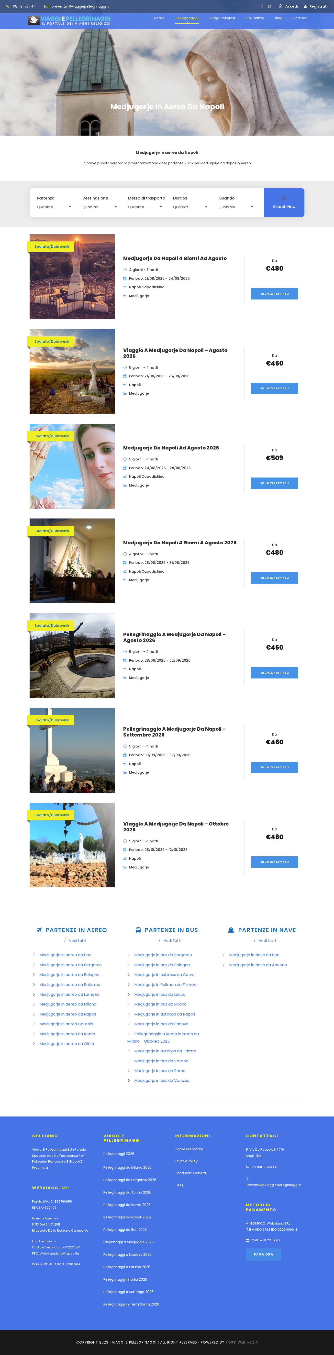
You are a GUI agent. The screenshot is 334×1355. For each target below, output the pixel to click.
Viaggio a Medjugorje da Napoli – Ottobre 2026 (176, 826)
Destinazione (95, 198)
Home (159, 18)
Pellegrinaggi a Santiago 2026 (128, 1291)
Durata (180, 198)
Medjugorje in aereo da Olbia (66, 1043)
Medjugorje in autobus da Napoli (164, 1014)
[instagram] (269, 6)
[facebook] (262, 6)
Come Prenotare (189, 1149)
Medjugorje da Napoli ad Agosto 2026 (171, 447)
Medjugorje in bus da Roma (159, 1071)
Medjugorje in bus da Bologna (162, 965)
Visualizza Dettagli (274, 294)
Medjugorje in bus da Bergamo (163, 955)
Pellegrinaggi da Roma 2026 (127, 1204)
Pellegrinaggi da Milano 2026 (127, 1167)
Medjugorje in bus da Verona (161, 1061)
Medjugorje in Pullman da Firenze (165, 984)
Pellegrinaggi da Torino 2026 (127, 1192)
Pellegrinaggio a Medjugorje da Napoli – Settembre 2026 (174, 732)
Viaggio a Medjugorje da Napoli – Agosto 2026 (175, 353)
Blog (279, 18)
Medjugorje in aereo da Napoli (67, 1014)
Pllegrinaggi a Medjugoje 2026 (128, 1242)
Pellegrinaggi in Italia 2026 (125, 1279)
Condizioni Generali (191, 1173)
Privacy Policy (186, 1161)
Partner (300, 18)
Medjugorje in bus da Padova (161, 1024)
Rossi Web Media (242, 1342)
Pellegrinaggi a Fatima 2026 (126, 1267)
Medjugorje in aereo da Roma (67, 1034)
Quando (227, 198)
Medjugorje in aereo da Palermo (69, 984)
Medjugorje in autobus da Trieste (165, 1051)
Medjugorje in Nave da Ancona (258, 965)
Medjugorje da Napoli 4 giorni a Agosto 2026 (180, 542)
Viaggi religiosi (222, 18)
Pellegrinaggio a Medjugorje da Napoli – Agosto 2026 (174, 637)
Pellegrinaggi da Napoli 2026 (127, 1217)
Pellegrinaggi (187, 18)
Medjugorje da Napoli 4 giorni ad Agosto (175, 258)
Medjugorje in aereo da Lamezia (69, 994)
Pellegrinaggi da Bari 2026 (125, 1229)
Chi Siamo (255, 18)
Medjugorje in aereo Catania (66, 1024)
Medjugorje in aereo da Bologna (69, 974)
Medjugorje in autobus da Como (164, 974)
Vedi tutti (75, 940)
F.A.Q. (179, 1185)
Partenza (46, 198)
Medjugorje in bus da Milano (160, 1004)
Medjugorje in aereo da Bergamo (70, 965)
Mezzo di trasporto (146, 198)
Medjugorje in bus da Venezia (161, 1080)
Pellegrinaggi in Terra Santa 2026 (131, 1304)
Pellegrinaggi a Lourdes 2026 (127, 1254)
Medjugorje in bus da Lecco (160, 994)
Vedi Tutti (170, 940)
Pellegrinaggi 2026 (118, 1153)
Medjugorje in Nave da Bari (254, 955)
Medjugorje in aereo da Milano (67, 1004)
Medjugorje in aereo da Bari (65, 955)
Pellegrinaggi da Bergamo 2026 (129, 1179)
